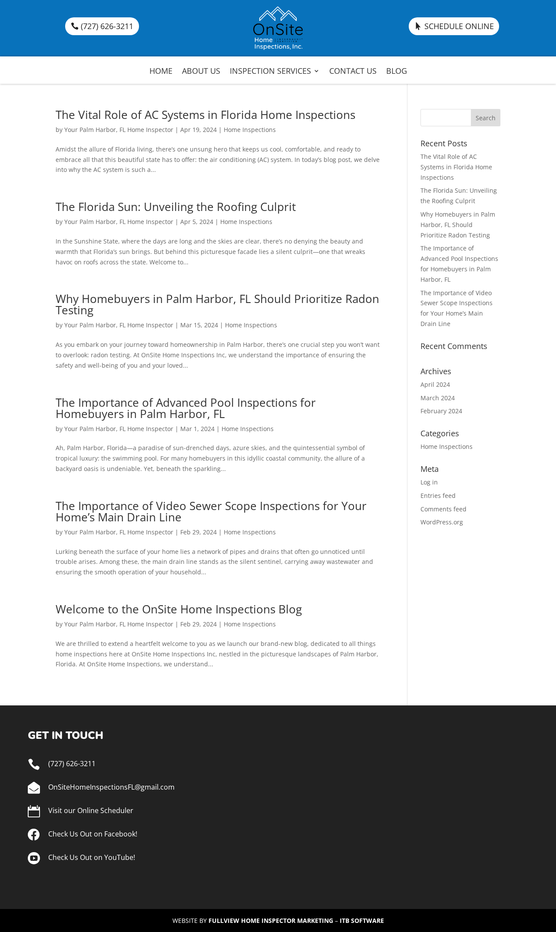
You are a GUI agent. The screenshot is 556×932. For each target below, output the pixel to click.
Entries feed (438, 495)
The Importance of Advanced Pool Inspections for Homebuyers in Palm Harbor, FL (186, 408)
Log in (429, 482)
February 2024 (441, 411)
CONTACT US (353, 72)
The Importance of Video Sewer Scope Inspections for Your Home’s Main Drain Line (211, 511)
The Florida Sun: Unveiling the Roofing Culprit (176, 206)
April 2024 (435, 384)
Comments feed (443, 509)
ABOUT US (201, 72)
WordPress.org (441, 522)
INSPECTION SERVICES (270, 72)
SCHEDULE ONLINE (459, 26)
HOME (160, 72)
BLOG (396, 72)
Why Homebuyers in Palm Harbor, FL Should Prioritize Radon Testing (217, 304)
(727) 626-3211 (107, 26)
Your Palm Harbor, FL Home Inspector (118, 129)
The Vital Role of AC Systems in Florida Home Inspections (205, 114)
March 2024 (437, 398)
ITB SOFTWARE (362, 920)
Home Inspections (250, 129)
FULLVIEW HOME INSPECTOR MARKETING (270, 920)
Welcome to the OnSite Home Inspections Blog (179, 609)
